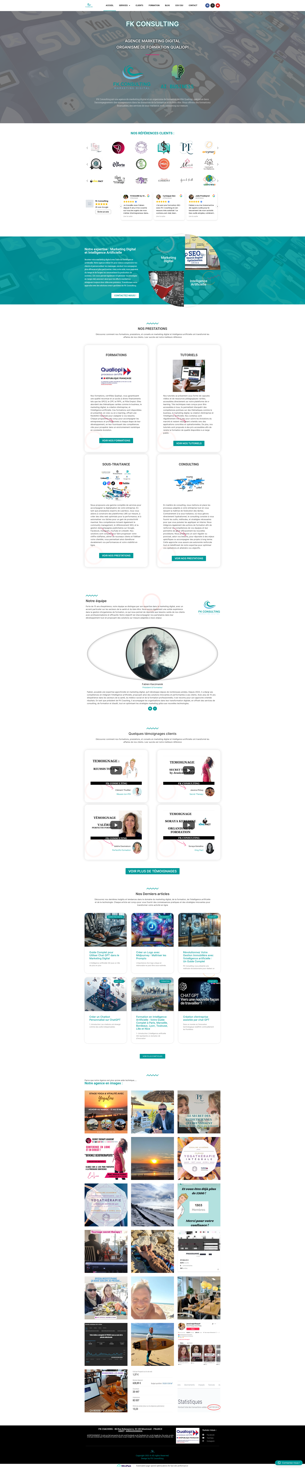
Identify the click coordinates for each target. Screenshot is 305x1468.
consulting (189, 464)
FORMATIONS (116, 355)
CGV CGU (179, 5)
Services (123, 5)
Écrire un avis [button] (103, 212)
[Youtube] (218, 5)
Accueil (110, 5)
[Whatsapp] (155, 709)
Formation (154, 5)
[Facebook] (207, 5)
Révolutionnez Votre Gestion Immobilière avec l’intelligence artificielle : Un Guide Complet (198, 957)
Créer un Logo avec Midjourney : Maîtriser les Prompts (151, 955)
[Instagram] (212, 5)
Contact (193, 5)
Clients (139, 5)
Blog (167, 5)
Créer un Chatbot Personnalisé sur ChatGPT (105, 1018)
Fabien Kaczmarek (152, 684)
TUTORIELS (189, 355)
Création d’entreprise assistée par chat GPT (196, 1018)
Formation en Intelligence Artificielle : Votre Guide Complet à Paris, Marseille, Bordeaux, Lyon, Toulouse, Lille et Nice (152, 1022)
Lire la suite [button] (127, 216)
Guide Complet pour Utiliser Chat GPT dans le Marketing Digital (104, 955)
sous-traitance (116, 464)
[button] (87, 147)
